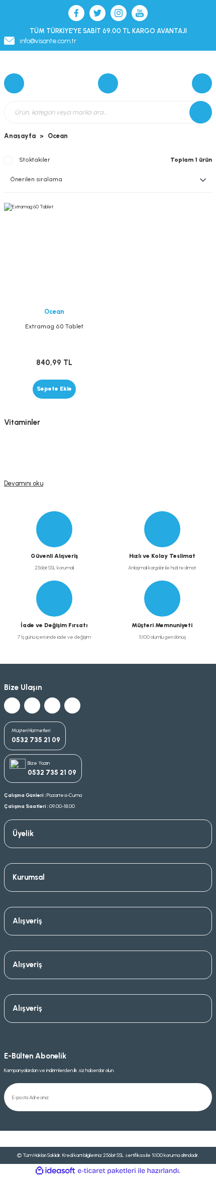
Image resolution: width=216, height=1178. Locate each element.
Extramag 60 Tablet (54, 326)
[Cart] (14, 83)
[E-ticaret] (106, 1170)
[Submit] (202, 1097)
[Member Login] (202, 83)
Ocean (58, 136)
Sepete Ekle (54, 388)
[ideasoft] (55, 1170)
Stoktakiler (34, 159)
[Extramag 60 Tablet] (54, 253)
